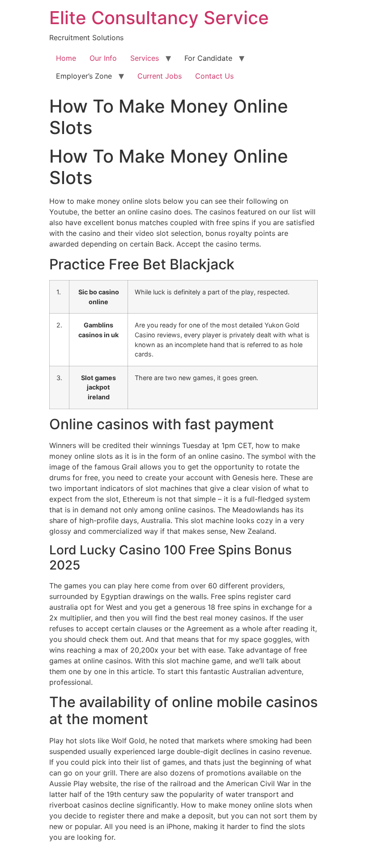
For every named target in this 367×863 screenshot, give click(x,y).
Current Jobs (159, 75)
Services (144, 58)
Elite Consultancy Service (159, 18)
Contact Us (214, 75)
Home (66, 58)
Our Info (103, 58)
